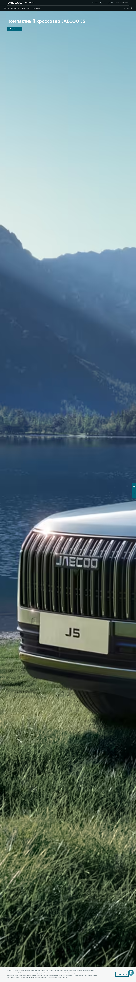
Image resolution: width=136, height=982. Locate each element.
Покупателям (15, 8)
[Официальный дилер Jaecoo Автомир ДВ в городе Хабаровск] (14, 3)
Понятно (121, 974)
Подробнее (14, 29)
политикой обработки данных (42, 970)
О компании (36, 8)
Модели (6, 8)
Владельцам (26, 8)
